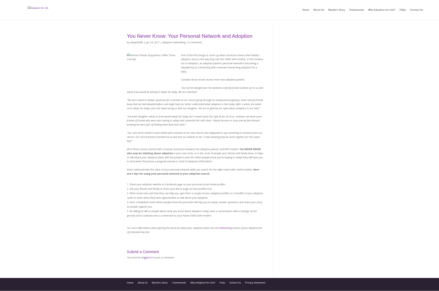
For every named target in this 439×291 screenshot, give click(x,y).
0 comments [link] (195, 42)
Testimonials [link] (356, 10)
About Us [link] (318, 10)
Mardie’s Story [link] (336, 10)
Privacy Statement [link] (255, 282)
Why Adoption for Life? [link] (381, 10)
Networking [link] (225, 228)
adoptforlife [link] (136, 42)
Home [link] (305, 10)
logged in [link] (147, 257)
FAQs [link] (403, 10)
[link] (38, 9)
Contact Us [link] (416, 10)
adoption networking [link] (173, 42)
